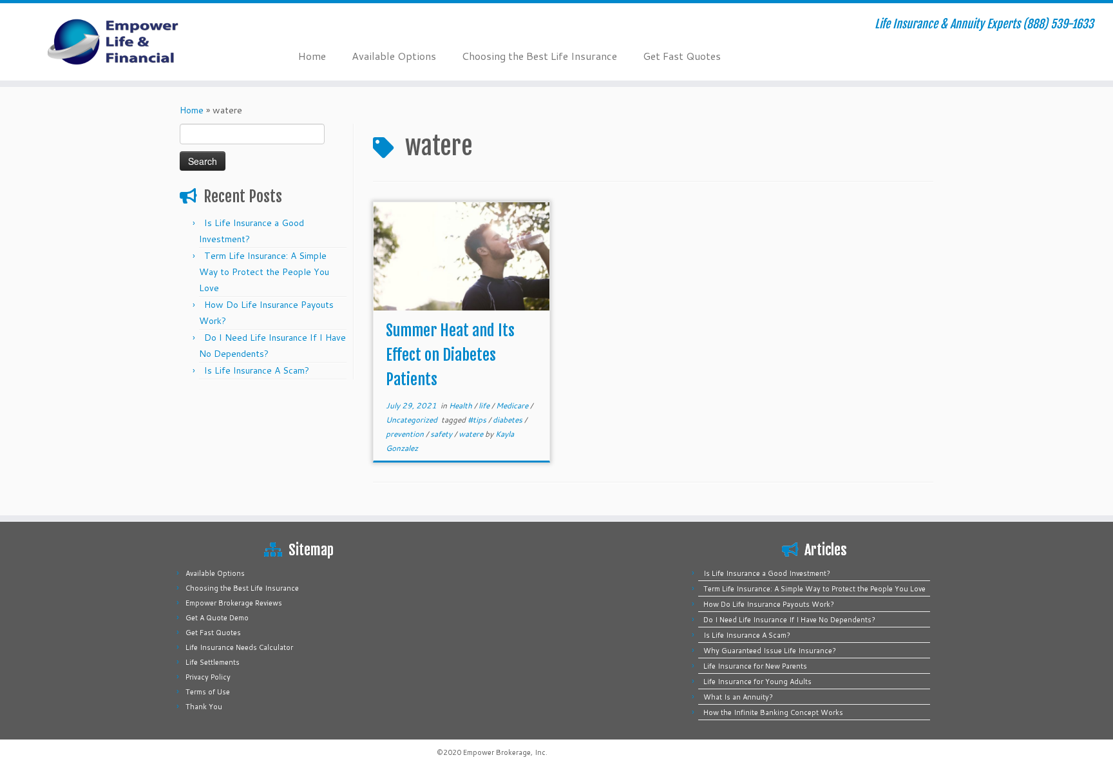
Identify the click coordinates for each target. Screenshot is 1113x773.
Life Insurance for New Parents (755, 666)
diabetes (508, 419)
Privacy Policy (208, 677)
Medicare (513, 405)
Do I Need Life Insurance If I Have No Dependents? (789, 620)
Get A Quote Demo (217, 618)
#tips (478, 419)
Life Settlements (213, 662)
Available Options (394, 55)
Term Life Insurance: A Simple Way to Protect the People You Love (264, 271)
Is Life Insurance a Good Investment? (766, 573)
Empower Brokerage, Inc (504, 752)
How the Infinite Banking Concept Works (773, 712)
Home (312, 55)
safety (442, 433)
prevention (406, 433)
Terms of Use (208, 692)
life (485, 405)
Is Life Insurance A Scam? (256, 370)
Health (461, 405)
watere (472, 433)
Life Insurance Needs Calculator (239, 647)
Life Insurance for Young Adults (757, 681)
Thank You (204, 706)
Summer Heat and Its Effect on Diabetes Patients (450, 355)
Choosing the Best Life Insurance (539, 55)
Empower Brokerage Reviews (234, 603)
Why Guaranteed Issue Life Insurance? (769, 650)
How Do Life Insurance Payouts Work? (768, 604)
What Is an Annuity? (738, 697)
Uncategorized (412, 419)
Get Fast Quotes (682, 55)
